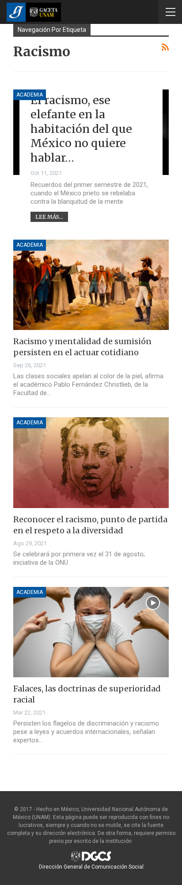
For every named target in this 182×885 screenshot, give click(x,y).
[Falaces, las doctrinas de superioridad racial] (91, 632)
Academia (29, 95)
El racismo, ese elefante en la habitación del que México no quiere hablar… (81, 129)
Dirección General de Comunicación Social (91, 867)
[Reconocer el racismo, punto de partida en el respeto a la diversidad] (91, 462)
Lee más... (49, 216)
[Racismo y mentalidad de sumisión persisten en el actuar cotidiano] (91, 285)
